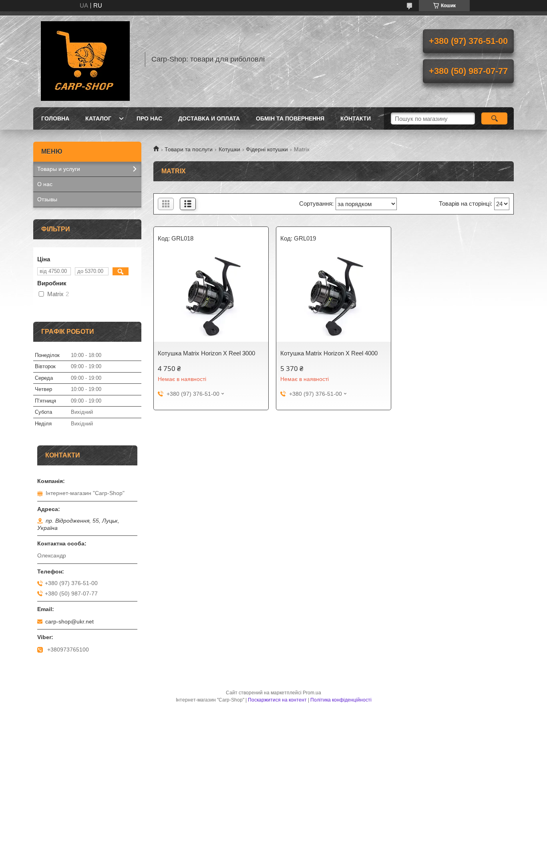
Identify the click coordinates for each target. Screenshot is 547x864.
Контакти (355, 118)
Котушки (229, 149)
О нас (44, 184)
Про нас (149, 118)
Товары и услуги (58, 169)
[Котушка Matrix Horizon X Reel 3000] (211, 298)
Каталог (98, 118)
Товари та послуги (189, 149)
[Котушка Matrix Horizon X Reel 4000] (333, 298)
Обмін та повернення (290, 118)
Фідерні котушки (267, 149)
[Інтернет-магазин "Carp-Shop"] (85, 59)
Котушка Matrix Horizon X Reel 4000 (329, 353)
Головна (55, 118)
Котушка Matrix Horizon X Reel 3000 (206, 353)
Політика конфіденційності (341, 700)
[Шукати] (494, 118)
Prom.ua (312, 693)
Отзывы (47, 199)
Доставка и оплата (209, 118)
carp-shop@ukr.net (69, 621)
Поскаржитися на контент (277, 700)
